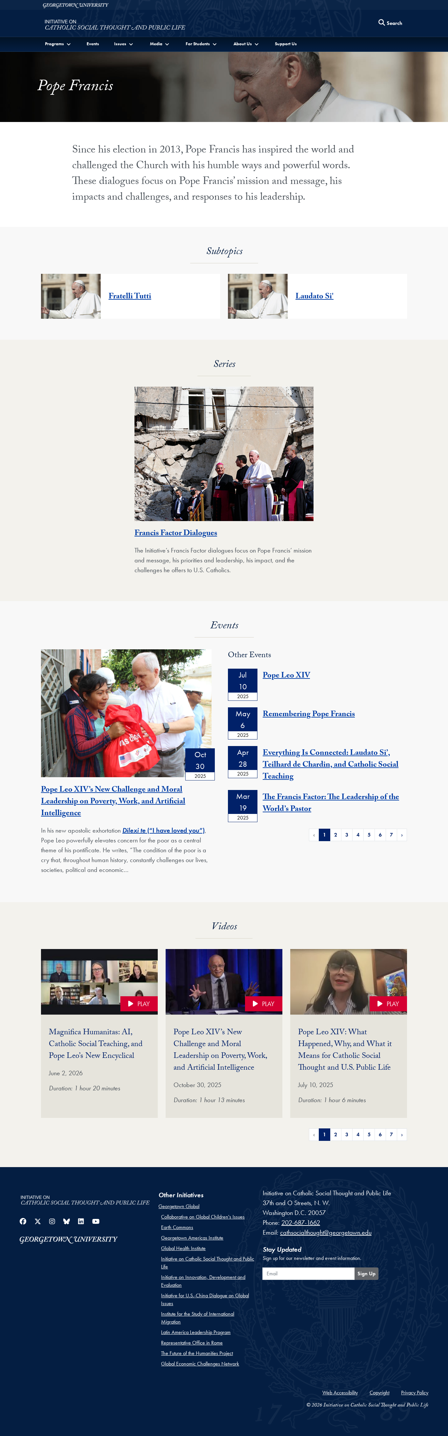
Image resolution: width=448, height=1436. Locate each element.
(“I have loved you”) (175, 830)
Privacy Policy (414, 1392)
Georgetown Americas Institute (192, 1237)
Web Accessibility (340, 1392)
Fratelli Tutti (130, 297)
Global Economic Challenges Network (200, 1363)
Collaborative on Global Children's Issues (203, 1216)
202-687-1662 (300, 1222)
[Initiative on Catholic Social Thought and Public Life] (115, 24)
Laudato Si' (314, 297)
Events (93, 44)
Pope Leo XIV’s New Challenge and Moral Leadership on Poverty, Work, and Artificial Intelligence (113, 802)
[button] (58, 44)
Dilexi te (134, 830)
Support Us (286, 44)
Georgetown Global (178, 1206)
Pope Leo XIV (286, 676)
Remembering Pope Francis (309, 715)
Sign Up (366, 1273)
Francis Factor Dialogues (175, 534)
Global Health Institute (183, 1248)
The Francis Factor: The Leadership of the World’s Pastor (331, 804)
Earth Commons (177, 1227)
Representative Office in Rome (192, 1342)
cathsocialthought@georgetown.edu (326, 1232)
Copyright (379, 1392)
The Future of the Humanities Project (197, 1353)
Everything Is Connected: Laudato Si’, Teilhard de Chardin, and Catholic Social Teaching (330, 765)
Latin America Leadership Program (196, 1332)
